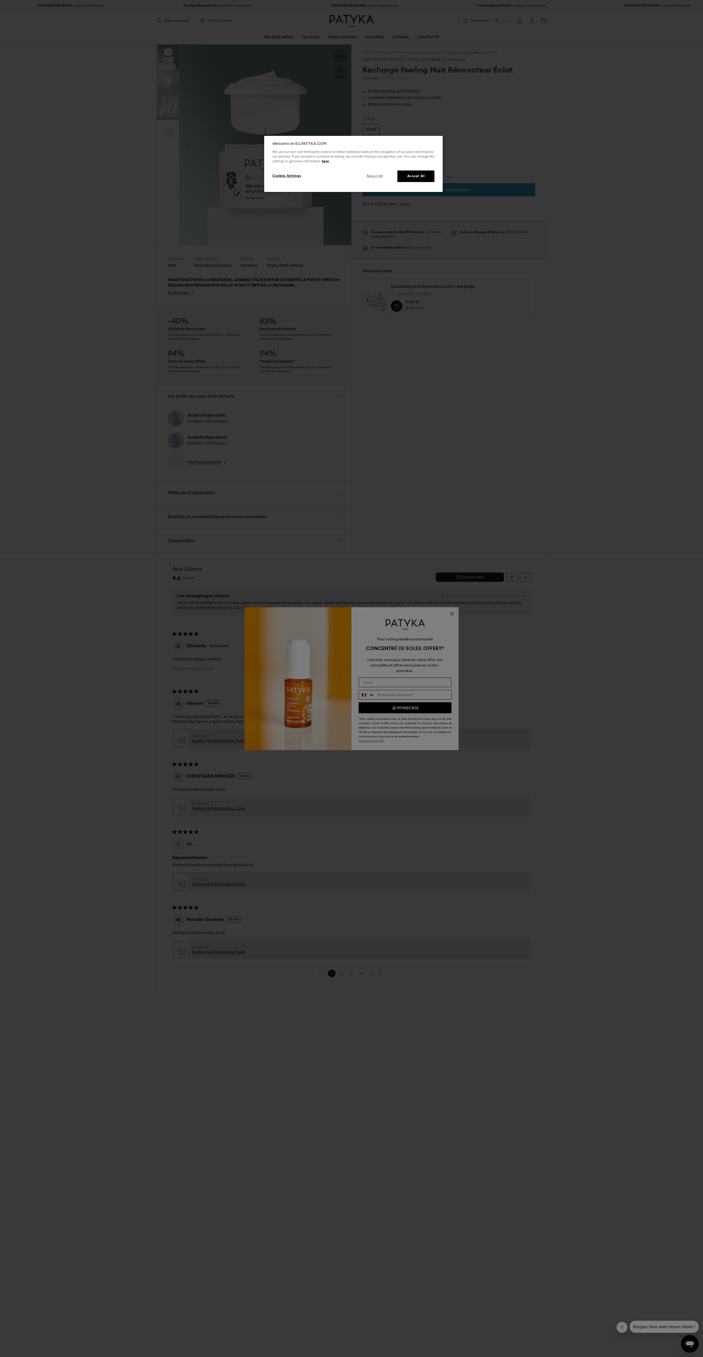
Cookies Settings (286, 175)
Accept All (416, 175)
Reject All (375, 175)
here (325, 161)
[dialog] (353, 164)
